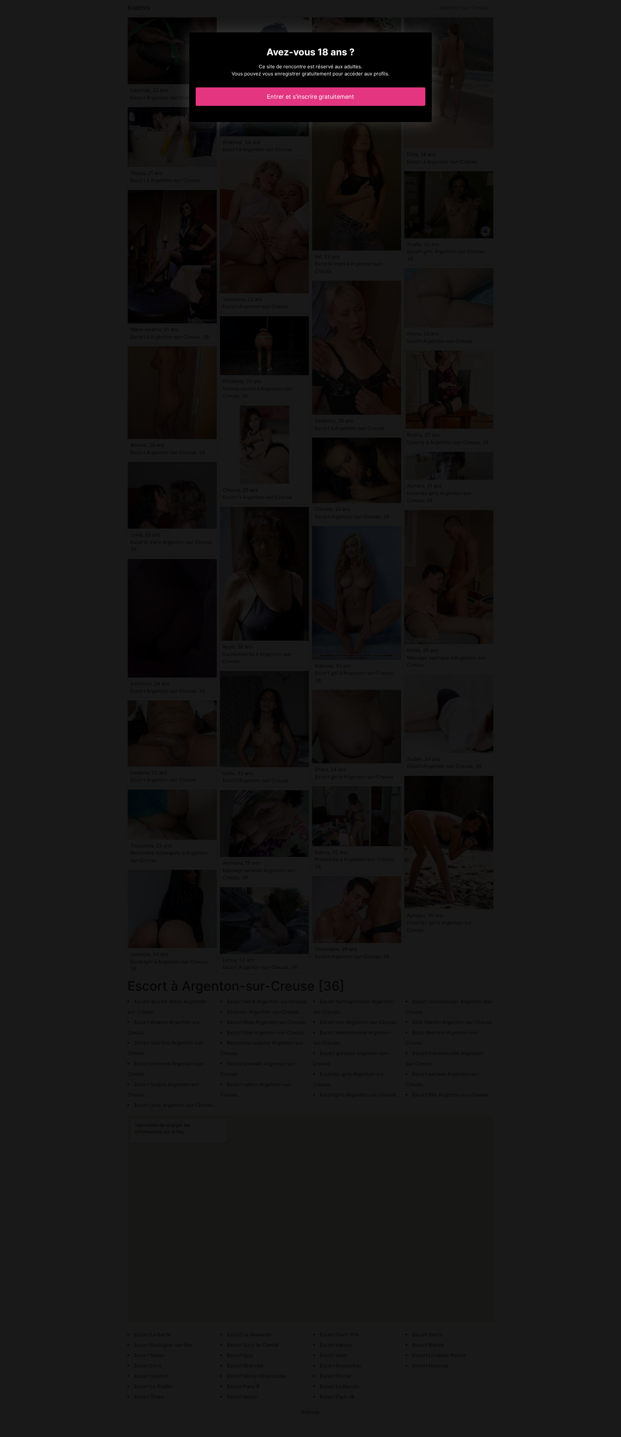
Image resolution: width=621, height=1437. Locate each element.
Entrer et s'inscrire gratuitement (310, 96)
